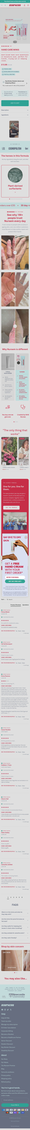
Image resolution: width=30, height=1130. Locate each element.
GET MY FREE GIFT (15, 581)
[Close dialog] (26, 537)
